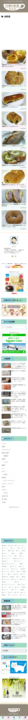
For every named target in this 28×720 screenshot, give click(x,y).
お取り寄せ (5, 496)
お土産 (5, 474)
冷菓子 (4, 446)
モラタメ (5, 493)
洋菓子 (4, 459)
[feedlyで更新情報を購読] (12, 256)
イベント (4, 443)
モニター (4, 489)
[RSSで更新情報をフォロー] (15, 256)
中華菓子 (5, 456)
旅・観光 (4, 499)
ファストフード (6, 449)
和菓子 (4, 465)
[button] (25, 327)
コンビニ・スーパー (7, 483)
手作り (4, 486)
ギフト (4, 471)
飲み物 (4, 477)
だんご (14, 246)
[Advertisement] (14, 33)
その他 (4, 502)
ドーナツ (5, 462)
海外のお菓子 (5, 453)
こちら (16, 252)
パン (3, 468)
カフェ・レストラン (9, 480)
